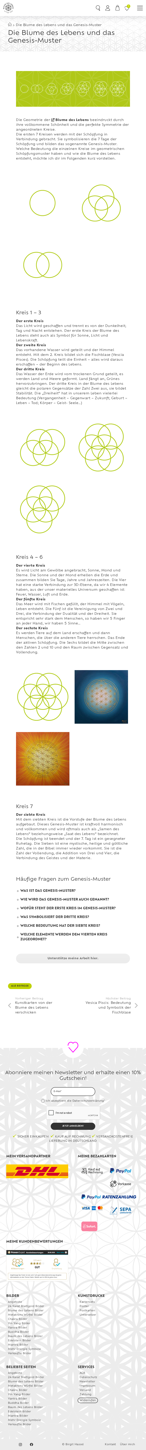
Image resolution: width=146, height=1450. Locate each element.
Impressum (87, 1386)
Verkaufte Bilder (19, 1353)
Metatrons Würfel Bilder (25, 1315)
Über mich (127, 1444)
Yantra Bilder (17, 1328)
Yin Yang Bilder (19, 1323)
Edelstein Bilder (19, 1340)
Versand (85, 1390)
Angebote (15, 1302)
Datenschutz (88, 1377)
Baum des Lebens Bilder (25, 1336)
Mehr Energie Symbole (24, 1349)
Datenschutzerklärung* (88, 1101)
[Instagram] (20, 1445)
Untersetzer (88, 1315)
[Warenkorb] (117, 8)
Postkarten (87, 1310)
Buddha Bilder (18, 1332)
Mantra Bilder (18, 1345)
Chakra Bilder (17, 1319)
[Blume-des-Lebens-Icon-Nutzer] (107, 8)
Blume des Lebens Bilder (25, 1310)
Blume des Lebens (72, 120)
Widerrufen (88, 1400)
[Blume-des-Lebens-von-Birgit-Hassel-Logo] (8, 8)
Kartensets (87, 1302)
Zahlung (86, 1394)
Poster (84, 1306)
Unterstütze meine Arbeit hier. (73, 958)
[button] (140, 8)
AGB (82, 1373)
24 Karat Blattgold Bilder (26, 1306)
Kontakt (110, 1444)
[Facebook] (32, 1445)
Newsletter (87, 1381)
